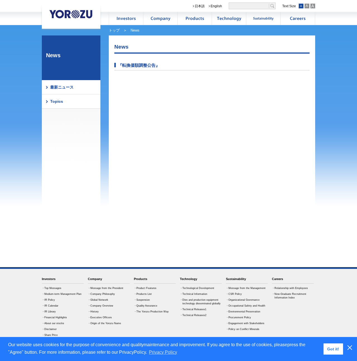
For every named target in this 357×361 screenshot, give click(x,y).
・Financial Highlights (54, 317)
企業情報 (160, 18)
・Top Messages (51, 288)
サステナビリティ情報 (263, 18)
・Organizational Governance (243, 299)
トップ (114, 30)
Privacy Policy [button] (163, 352)
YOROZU (71, 14)
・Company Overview (100, 305)
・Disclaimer (49, 329)
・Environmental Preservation (243, 311)
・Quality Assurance (145, 305)
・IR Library (49, 311)
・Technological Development (197, 288)
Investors (49, 279)
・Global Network (98, 299)
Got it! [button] (333, 349)
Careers (277, 279)
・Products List (143, 294)
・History (93, 311)
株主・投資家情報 (126, 18)
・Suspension (142, 299)
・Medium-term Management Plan (61, 294)
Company (95, 279)
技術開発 (229, 18)
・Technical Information (193, 294)
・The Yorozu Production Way (151, 311)
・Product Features (145, 288)
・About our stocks (53, 323)
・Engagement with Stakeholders (245, 323)
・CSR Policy (234, 294)
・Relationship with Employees (290, 288)
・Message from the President (105, 288)
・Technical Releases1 (193, 309)
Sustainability (236, 279)
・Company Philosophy (101, 294)
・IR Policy (48, 299)
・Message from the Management (246, 288)
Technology (188, 279)
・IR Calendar (50, 305)
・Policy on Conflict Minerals (242, 329)
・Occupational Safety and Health (245, 305)
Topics (56, 101)
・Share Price (50, 335)
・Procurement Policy (238, 317)
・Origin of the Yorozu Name (104, 323)
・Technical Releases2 (193, 315)
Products (140, 279)
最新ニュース (62, 87)
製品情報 (195, 18)
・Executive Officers (100, 317)
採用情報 (298, 18)
